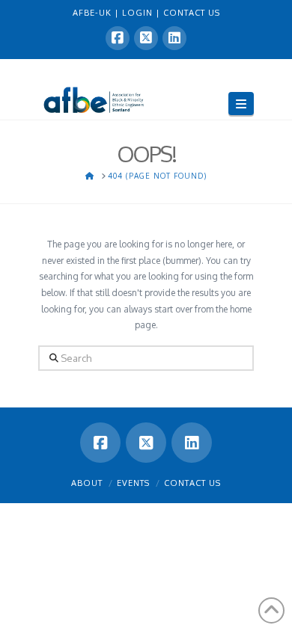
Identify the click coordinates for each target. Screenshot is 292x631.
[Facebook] (118, 38)
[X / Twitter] (146, 38)
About (87, 483)
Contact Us (192, 483)
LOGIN (139, 12)
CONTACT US (191, 12)
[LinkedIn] (174, 38)
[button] (241, 103)
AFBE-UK (94, 12)
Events (133, 483)
